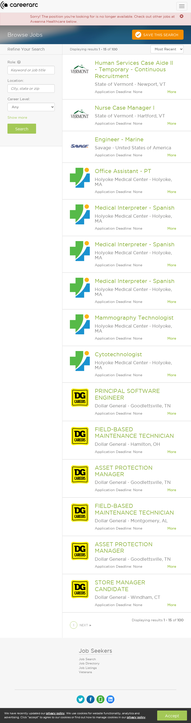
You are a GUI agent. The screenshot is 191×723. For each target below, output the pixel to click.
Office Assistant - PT (123, 171)
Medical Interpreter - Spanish (135, 208)
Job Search (87, 659)
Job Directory (89, 663)
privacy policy (55, 713)
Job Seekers (95, 651)
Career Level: (18, 99)
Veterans (85, 672)
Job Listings (88, 667)
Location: (15, 81)
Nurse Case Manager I (124, 108)
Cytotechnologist (118, 354)
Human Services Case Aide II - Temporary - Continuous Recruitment (134, 69)
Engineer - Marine (119, 139)
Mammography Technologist (134, 318)
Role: (12, 62)
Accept (172, 716)
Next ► (86, 625)
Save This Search (160, 35)
